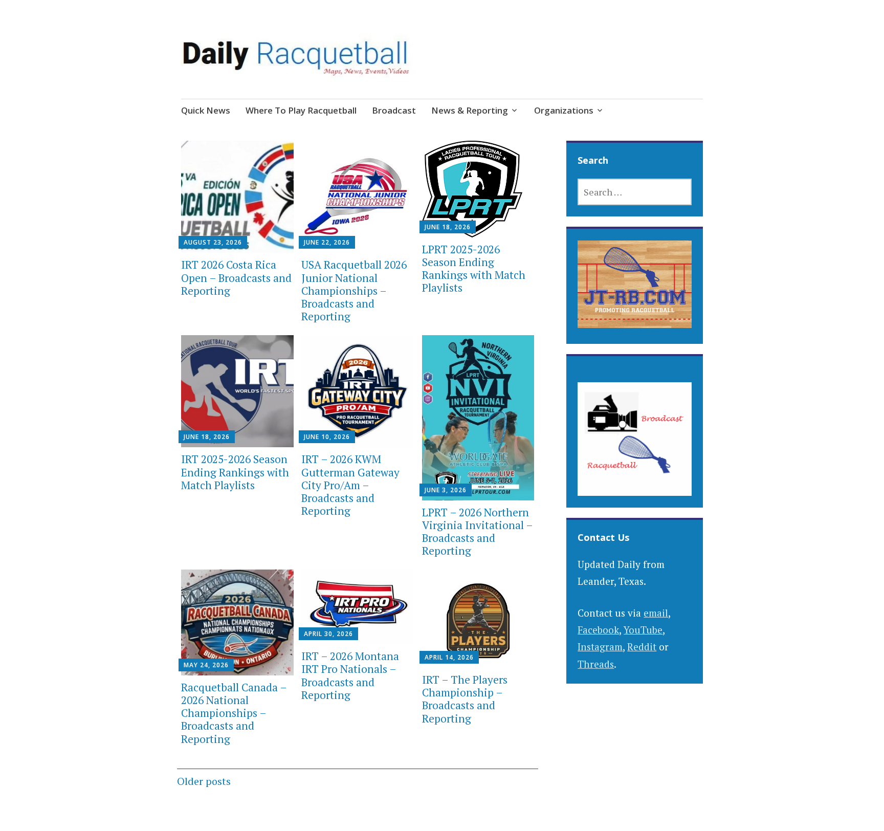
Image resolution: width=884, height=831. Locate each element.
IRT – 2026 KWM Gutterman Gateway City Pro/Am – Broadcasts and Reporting (350, 485)
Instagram (600, 646)
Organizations (563, 110)
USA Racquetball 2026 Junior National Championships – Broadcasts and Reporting (354, 290)
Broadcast (394, 110)
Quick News (205, 110)
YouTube (643, 629)
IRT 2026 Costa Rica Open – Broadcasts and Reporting (236, 277)
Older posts (204, 781)
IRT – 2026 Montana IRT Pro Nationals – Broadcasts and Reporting (350, 675)
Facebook (598, 629)
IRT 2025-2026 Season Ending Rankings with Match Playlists (235, 472)
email (656, 612)
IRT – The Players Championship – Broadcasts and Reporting (464, 699)
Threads (596, 664)
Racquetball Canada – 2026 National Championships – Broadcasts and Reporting (233, 713)
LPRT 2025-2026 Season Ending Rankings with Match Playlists (473, 268)
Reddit (641, 646)
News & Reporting (469, 110)
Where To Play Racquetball (301, 110)
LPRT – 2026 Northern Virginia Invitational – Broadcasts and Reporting (477, 531)
